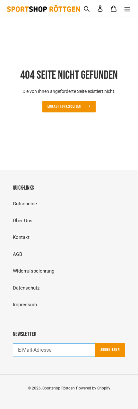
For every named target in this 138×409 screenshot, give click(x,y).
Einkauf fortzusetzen (64, 106)
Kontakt (21, 237)
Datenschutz (26, 288)
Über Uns (22, 221)
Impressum (25, 304)
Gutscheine (25, 204)
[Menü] (127, 8)
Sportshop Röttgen (58, 388)
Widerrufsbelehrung (33, 271)
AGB (17, 254)
